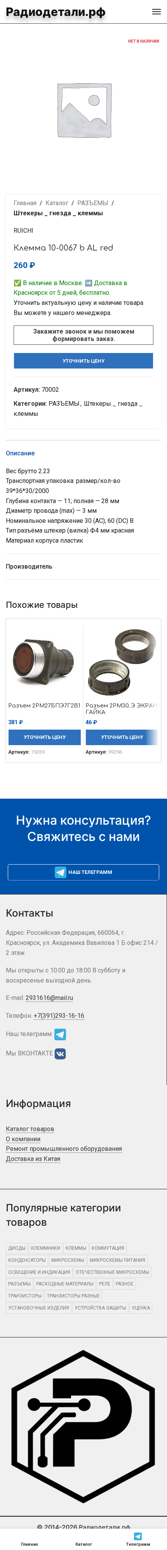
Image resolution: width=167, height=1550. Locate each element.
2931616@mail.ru (49, 998)
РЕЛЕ (104, 1284)
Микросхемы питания (117, 1260)
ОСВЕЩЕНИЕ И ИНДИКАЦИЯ (39, 1272)
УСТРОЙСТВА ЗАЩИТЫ (100, 1308)
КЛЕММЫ (76, 1248)
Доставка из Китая (33, 1158)
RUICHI (23, 230)
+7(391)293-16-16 (59, 1015)
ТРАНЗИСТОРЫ (25, 1296)
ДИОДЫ (17, 1248)
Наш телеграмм (90, 872)
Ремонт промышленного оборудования (64, 1148)
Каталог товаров (30, 1129)
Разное (125, 1284)
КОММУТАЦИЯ (108, 1248)
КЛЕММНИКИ (45, 1248)
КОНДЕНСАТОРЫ (27, 1260)
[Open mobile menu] (156, 11)
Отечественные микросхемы (112, 1272)
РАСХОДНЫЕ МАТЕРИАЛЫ (65, 1284)
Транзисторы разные (73, 1296)
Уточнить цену (83, 361)
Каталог (56, 203)
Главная (25, 203)
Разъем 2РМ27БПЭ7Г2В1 (44, 705)
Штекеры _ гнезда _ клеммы (58, 213)
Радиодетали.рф (56, 12)
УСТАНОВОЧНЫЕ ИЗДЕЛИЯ (38, 1308)
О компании (23, 1139)
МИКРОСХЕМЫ (67, 1260)
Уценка (141, 1308)
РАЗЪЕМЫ (92, 203)
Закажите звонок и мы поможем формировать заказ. (83, 335)
